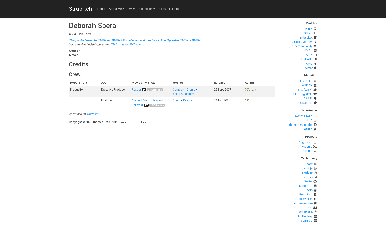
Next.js (308, 168)
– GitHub (307, 150)
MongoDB (306, 185)
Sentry (308, 181)
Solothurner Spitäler (300, 124)
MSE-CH (307, 85)
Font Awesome (303, 203)
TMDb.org (117, 44)
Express (307, 177)
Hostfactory (305, 216)
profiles (132, 122)
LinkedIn (307, 59)
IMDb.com (136, 44)
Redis (309, 190)
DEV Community (302, 46)
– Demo (307, 146)
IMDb (308, 50)
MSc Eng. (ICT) (302, 94)
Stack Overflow (302, 41)
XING (309, 63)
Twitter (308, 68)
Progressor (305, 142)
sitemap (143, 122)
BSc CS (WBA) (303, 89)
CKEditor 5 (306, 212)
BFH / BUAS (305, 81)
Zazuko (307, 129)
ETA (309, 120)
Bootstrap (306, 194)
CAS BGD (306, 103)
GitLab (308, 33)
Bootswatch (305, 198)
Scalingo (307, 220)
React (309, 164)
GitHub (308, 29)
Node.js (307, 172)
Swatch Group (303, 116)
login (123, 122)
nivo (309, 207)
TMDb (308, 55)
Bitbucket (306, 37)
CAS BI (308, 98)
